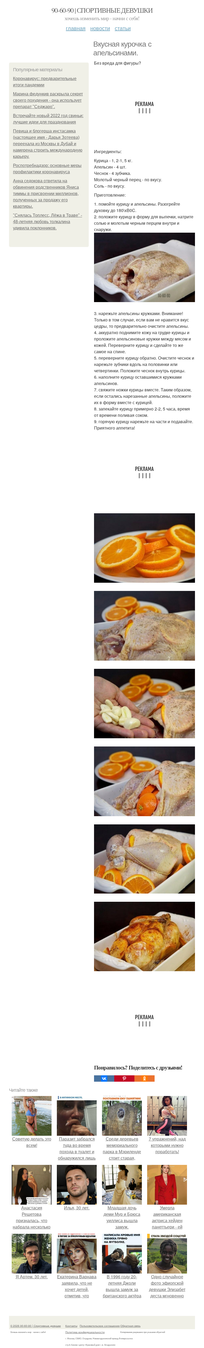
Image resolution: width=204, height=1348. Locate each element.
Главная (76, 28)
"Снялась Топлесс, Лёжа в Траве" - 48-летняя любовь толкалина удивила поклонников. (47, 221)
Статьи (123, 28)
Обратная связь (130, 1326)
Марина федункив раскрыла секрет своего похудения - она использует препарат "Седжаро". (48, 100)
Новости (100, 28)
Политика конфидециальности (85, 1332)
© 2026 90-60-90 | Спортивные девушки (35, 1326)
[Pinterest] (124, 1078)
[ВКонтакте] (104, 1078)
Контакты (71, 1326)
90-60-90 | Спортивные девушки (102, 10)
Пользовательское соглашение (100, 1326)
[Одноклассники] (144, 1078)
